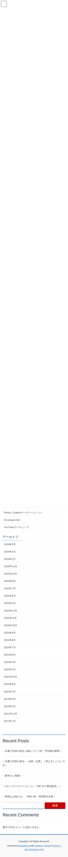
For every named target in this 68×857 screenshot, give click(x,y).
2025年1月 (10, 603)
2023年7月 (10, 691)
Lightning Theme (43, 846)
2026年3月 (10, 551)
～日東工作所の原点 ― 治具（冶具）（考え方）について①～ (34, 763)
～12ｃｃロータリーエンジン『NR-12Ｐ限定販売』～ (32, 786)
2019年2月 (10, 706)
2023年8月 (10, 684)
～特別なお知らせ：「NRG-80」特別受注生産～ (29, 796)
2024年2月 (10, 662)
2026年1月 (10, 559)
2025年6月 (10, 595)
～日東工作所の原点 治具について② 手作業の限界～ (32, 751)
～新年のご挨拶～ (12, 775)
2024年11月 (10, 618)
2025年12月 (10, 566)
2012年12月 (10, 713)
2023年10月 (10, 676)
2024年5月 (10, 654)
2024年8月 (10, 640)
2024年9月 (10, 632)
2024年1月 (10, 669)
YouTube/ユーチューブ (16, 527)
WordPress (24, 846)
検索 (55, 805)
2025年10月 (10, 573)
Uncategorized (12, 519)
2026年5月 (10, 544)
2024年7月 (10, 647)
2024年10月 (10, 625)
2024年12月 (10, 610)
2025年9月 (10, 581)
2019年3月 (10, 699)
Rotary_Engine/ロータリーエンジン (23, 512)
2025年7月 (10, 588)
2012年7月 (10, 721)
